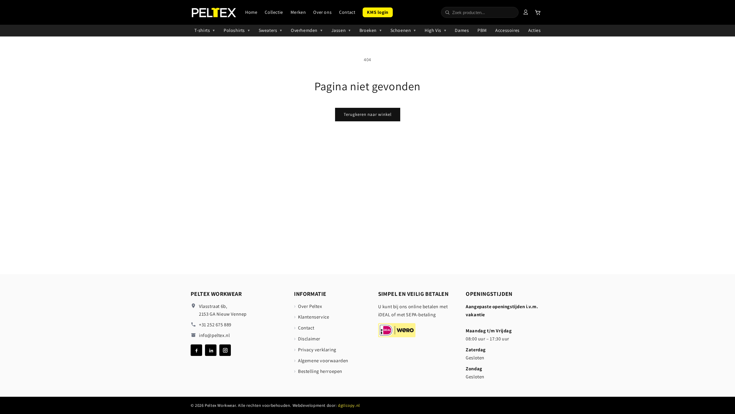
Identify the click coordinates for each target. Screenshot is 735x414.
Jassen (338, 30)
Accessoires (507, 30)
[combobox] (483, 12)
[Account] (525, 12)
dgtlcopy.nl (349, 405)
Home (251, 12)
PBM (482, 30)
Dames (462, 30)
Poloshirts (234, 30)
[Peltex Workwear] (214, 12)
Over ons (322, 12)
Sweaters (268, 30)
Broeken (368, 30)
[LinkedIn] (210, 350)
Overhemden (304, 30)
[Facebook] (196, 350)
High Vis (433, 30)
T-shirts (202, 30)
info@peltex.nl (214, 335)
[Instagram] (225, 350)
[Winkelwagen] (537, 12)
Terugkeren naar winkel (368, 114)
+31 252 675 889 (215, 324)
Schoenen (400, 30)
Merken (298, 12)
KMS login (377, 12)
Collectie (274, 12)
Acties (534, 30)
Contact (347, 12)
